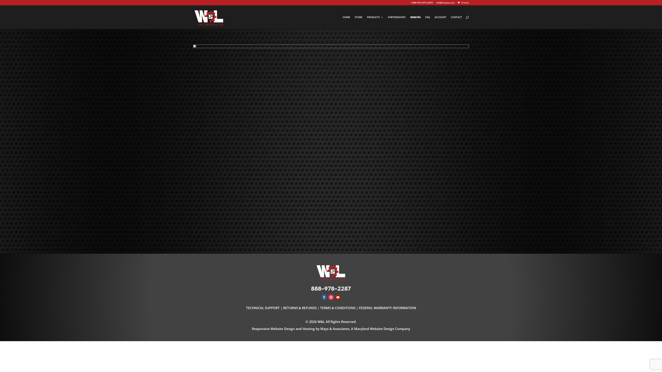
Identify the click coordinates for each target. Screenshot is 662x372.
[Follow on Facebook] (324, 297)
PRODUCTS (373, 17)
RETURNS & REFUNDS (300, 308)
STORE (358, 17)
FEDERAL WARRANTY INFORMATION (387, 308)
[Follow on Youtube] (338, 297)
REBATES (415, 17)
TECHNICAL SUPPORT (263, 308)
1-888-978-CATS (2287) (422, 3)
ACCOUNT (440, 17)
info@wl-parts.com (445, 3)
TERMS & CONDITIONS (337, 308)
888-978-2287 (331, 288)
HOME (346, 17)
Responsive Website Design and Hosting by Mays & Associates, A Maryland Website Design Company (331, 329)
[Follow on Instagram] (331, 297)
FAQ (427, 17)
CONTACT (456, 17)
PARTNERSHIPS (397, 17)
